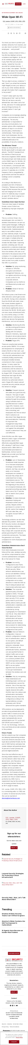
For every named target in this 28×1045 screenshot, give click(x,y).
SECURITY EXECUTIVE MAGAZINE (14, 1012)
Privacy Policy (5, 1026)
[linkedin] (11, 33)
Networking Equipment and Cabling (12, 12)
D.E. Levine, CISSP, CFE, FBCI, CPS (14, 21)
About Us (4, 1024)
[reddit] (17, 33)
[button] (3, 4)
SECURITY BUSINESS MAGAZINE (14, 1014)
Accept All (14, 1041)
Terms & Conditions (14, 1026)
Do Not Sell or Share (18, 1024)
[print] (25, 33)
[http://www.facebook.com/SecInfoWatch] (10, 1005)
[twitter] (14, 33)
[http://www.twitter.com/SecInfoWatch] (15, 1005)
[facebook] (8, 33)
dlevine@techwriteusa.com (11, 798)
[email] (19, 33)
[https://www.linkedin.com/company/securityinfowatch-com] (12, 1005)
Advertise (9, 1024)
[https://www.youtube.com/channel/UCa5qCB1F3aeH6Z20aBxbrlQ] (17, 1005)
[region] (14, 1038)
